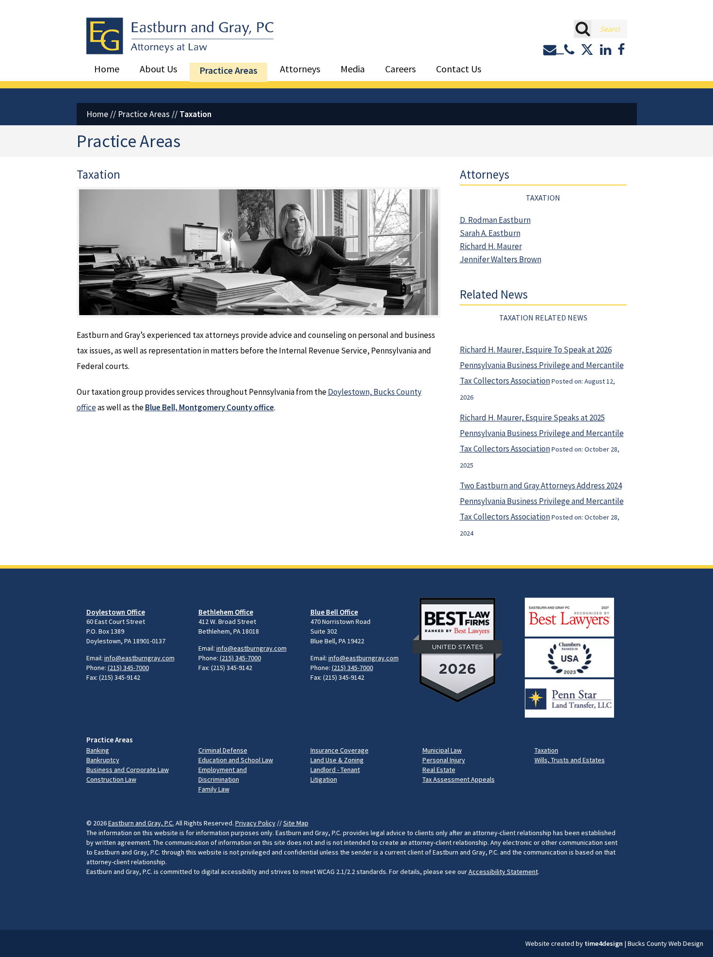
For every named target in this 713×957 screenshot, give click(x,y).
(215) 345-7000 (128, 667)
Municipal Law (442, 750)
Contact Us (458, 69)
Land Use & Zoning (337, 760)
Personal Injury (443, 760)
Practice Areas (228, 70)
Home (106, 69)
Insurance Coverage (339, 750)
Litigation (323, 779)
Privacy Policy (255, 823)
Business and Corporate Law (127, 769)
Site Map (295, 823)
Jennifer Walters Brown (500, 259)
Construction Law (111, 779)
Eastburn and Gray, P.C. (141, 823)
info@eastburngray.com (139, 658)
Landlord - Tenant (335, 769)
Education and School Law (235, 760)
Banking (97, 750)
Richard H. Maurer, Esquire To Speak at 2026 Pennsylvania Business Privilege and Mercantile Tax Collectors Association (542, 365)
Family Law (213, 789)
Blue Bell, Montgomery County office (209, 407)
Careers (400, 69)
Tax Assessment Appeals (458, 779)
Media (352, 69)
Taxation (546, 750)
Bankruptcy (102, 760)
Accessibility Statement (503, 871)
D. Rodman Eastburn (495, 220)
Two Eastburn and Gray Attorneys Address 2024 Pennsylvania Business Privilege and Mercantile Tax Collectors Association (542, 501)
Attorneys (300, 69)
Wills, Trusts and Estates (570, 760)
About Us (158, 69)
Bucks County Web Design (665, 943)
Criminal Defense (222, 750)
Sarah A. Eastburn (490, 233)
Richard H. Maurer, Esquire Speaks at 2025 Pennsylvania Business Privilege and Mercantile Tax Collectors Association (542, 433)
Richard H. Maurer (491, 246)
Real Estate (438, 769)
